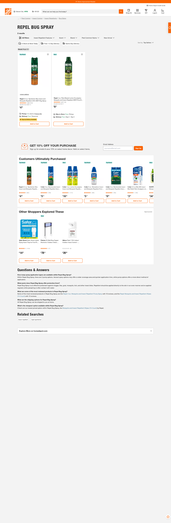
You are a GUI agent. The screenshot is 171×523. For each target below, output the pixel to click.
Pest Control (25, 18)
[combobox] (80, 11)
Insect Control (37, 18)
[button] (146, 42)
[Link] (34, 90)
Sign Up (138, 148)
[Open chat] (169, 27)
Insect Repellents (50, 18)
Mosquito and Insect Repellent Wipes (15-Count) (79, 308)
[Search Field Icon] (121, 11)
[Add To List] (47, 54)
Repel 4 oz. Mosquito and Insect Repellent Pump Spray (82, 294)
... (18, 18)
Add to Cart (34, 124)
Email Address (108, 144)
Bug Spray (62, 18)
